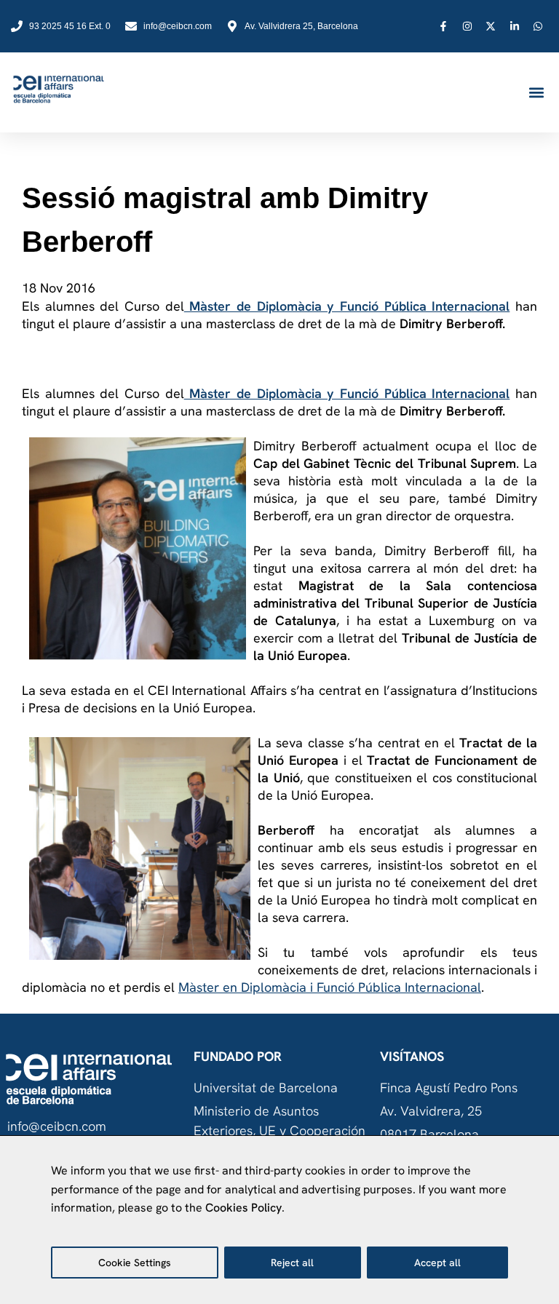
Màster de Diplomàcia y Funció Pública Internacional (347, 306)
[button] (536, 93)
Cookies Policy (243, 1207)
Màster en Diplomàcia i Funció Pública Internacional (329, 987)
